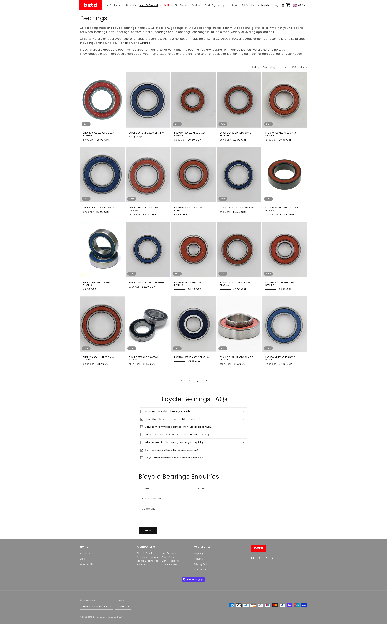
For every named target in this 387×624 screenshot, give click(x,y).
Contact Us (86, 564)
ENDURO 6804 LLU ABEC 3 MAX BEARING (98, 358)
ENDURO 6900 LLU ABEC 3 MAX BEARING (189, 134)
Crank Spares (169, 564)
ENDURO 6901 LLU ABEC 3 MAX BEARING (189, 209)
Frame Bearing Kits (147, 560)
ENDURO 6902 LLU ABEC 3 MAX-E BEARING (236, 358)
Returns (198, 558)
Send (148, 530)
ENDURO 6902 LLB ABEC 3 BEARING (146, 133)
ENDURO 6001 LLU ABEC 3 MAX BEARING (280, 283)
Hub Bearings (169, 553)
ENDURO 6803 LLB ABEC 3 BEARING (237, 208)
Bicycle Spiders (170, 560)
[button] (114, 5)
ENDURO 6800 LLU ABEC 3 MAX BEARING (280, 134)
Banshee (100, 43)
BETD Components (96, 617)
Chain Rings (168, 557)
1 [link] (173, 380)
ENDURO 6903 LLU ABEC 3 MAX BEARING (144, 209)
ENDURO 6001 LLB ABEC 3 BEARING (191, 357)
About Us (85, 553)
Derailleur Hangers (147, 557)
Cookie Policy (201, 569)
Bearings (142, 564)
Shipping (199, 553)
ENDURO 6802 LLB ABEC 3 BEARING (146, 282)
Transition (125, 43)
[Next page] (214, 380)
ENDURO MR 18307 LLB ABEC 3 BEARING (280, 358)
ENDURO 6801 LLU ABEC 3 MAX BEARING (235, 283)
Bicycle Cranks (145, 553)
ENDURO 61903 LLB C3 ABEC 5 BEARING (144, 358)
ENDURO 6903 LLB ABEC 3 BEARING (100, 208)
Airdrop (145, 43)
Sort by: (256, 67)
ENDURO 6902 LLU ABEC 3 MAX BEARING (98, 134)
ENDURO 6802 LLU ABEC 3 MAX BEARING (235, 134)
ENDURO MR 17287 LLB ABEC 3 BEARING (98, 283)
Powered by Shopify (115, 617)
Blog (82, 558)
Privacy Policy (202, 564)
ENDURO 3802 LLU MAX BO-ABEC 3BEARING (282, 209)
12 (206, 380)
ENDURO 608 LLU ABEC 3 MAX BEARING (189, 283)
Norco (112, 43)
